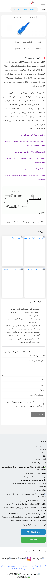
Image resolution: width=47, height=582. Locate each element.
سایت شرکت (41, 446)
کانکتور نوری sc (10, 222)
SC (42, 222)
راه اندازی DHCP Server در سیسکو (33, 501)
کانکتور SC (20, 222)
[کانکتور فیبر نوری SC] (23, 28)
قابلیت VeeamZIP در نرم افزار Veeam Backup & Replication (24, 517)
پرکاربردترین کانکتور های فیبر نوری (32, 135)
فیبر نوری (29, 222)
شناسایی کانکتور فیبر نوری (35, 169)
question (32, 17)
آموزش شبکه (41, 459)
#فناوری (16, 9)
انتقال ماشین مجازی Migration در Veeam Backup (28, 520)
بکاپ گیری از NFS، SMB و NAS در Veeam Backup (27, 514)
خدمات (43, 453)
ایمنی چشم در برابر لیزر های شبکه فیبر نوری (29, 483)
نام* (43, 380)
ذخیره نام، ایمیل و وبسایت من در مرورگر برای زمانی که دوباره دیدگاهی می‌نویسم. (24, 404)
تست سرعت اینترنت (38, 463)
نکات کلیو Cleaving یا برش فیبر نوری (32, 480)
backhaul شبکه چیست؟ (37, 487)
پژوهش (43, 449)
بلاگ (44, 456)
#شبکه (24, 9)
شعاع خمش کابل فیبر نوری (36, 473)
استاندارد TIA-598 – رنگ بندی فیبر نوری (30, 152)
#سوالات (32, 9)
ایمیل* (42, 390)
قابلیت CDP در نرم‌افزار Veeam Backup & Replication (26, 504)
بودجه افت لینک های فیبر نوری (34, 477)
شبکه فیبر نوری (40, 490)
